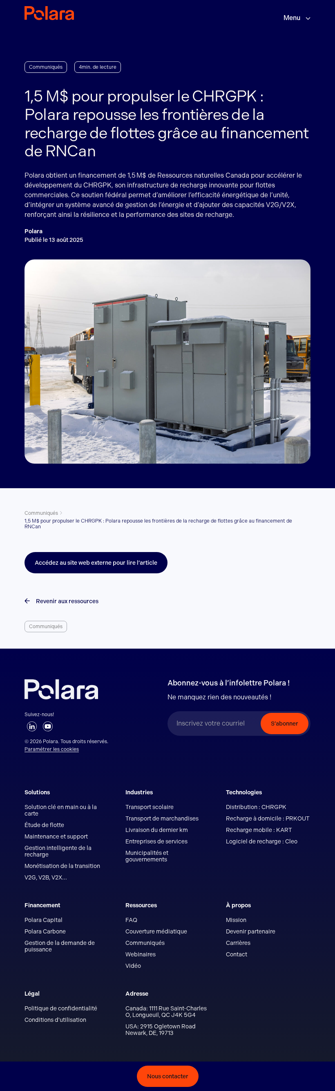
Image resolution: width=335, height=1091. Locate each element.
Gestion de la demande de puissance (60, 946)
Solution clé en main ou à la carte (61, 810)
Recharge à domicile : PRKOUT (268, 818)
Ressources (141, 905)
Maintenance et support (56, 836)
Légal (32, 993)
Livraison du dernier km (156, 830)
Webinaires (140, 954)
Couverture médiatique (156, 931)
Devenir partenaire (250, 931)
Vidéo (133, 966)
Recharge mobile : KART (259, 830)
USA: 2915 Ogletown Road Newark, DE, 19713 (160, 1029)
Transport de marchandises (162, 818)
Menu (293, 18)
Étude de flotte (44, 825)
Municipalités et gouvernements (146, 856)
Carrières (238, 943)
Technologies (244, 792)
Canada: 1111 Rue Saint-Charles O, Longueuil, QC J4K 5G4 (166, 1011)
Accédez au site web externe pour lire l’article (96, 562)
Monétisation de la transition (62, 866)
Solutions (37, 792)
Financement (42, 905)
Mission (236, 920)
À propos (238, 905)
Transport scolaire (149, 807)
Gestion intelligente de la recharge (58, 851)
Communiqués (41, 513)
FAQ (131, 920)
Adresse (136, 993)
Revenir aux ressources (67, 601)
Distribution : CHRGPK (256, 807)
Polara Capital (44, 920)
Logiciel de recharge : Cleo (261, 841)
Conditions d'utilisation (55, 1020)
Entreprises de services (156, 841)
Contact (236, 954)
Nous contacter (167, 1076)
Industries (139, 792)
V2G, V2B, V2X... (46, 877)
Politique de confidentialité (61, 1008)
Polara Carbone (45, 931)
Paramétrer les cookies (52, 749)
